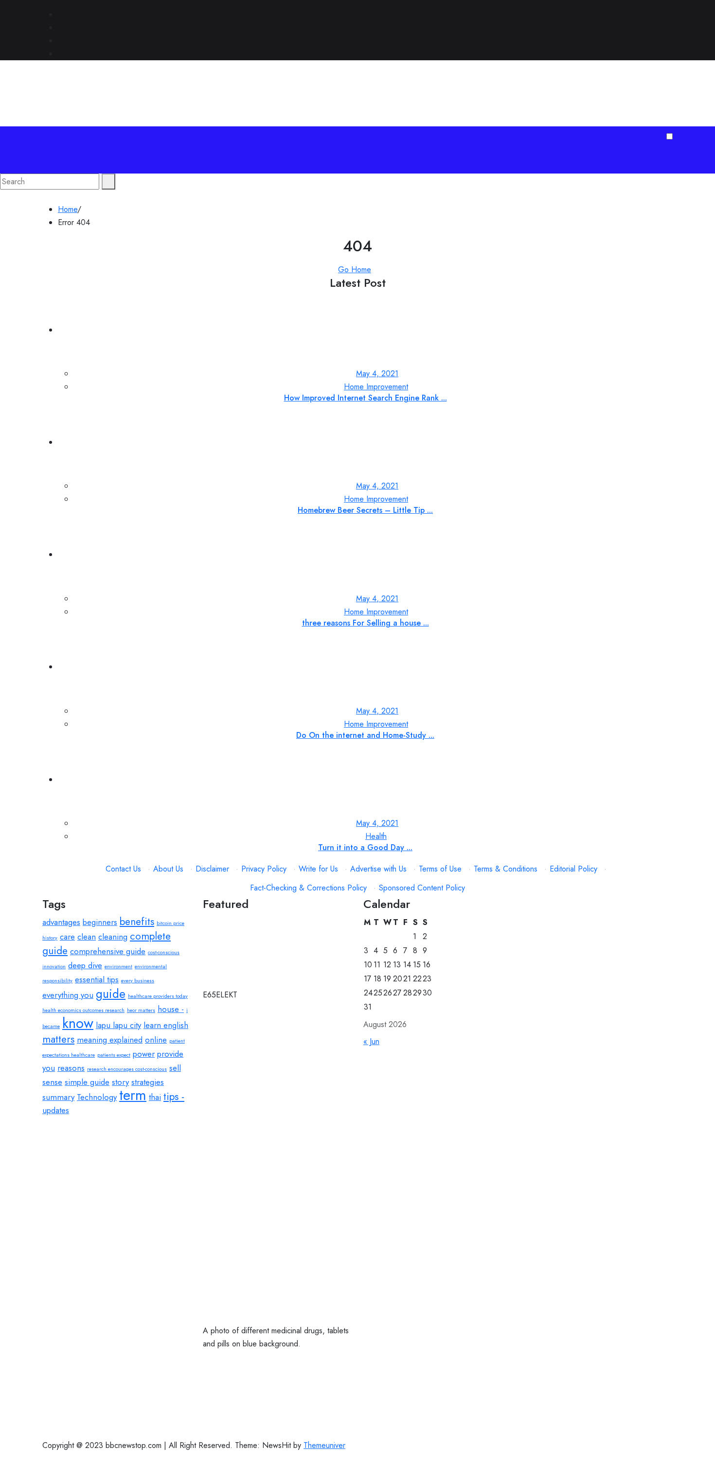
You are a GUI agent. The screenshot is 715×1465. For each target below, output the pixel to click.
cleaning (112, 936)
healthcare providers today (158, 996)
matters (58, 1039)
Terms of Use (440, 868)
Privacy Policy (263, 868)
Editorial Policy (573, 868)
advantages (61, 922)
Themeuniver (324, 1445)
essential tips (97, 979)
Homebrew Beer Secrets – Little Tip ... (365, 510)
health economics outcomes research (83, 1010)
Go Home (354, 269)
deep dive (85, 965)
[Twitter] (61, 27)
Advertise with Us (378, 868)
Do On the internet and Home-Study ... (365, 735)
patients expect (113, 1055)
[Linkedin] (61, 40)
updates (55, 1110)
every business (137, 980)
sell (175, 1068)
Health (376, 836)
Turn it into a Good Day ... (365, 847)
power (144, 1054)
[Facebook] (61, 14)
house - (171, 1009)
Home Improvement (376, 386)
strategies (147, 1082)
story (120, 1082)
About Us (168, 868)
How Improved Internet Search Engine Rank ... (365, 397)
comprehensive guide (107, 951)
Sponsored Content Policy (422, 887)
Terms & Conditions (505, 868)
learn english (165, 1025)
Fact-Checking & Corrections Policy (308, 887)
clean (86, 936)
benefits (137, 921)
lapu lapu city (118, 1025)
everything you (67, 995)
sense (52, 1082)
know (77, 1023)
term (132, 1095)
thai (155, 1097)
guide (110, 993)
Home (67, 209)
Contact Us (123, 868)
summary (58, 1097)
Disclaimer (212, 868)
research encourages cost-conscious (127, 1069)
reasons (71, 1068)
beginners (100, 922)
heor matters (141, 1010)
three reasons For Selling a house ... (365, 622)
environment (118, 966)
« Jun (371, 1041)
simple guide (87, 1082)
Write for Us (318, 868)
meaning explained (110, 1040)
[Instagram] (61, 53)
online (156, 1040)
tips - (173, 1096)
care (67, 936)
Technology (97, 1097)
